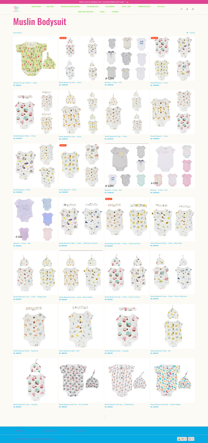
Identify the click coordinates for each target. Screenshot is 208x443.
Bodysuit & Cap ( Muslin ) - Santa (25, 83)
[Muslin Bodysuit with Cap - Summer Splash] (172, 380)
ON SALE (102, 12)
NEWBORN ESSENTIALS (144, 6)
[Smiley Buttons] (16, 9)
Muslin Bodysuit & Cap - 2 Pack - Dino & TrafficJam (168, 296)
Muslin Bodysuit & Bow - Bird (69, 351)
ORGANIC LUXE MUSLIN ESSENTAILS (70, 6)
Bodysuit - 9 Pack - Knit (113, 82)
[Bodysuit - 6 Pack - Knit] (126, 166)
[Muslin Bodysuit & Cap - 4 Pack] (81, 58)
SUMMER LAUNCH (36, 6)
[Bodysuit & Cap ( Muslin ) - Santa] (35, 58)
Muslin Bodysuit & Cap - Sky (160, 351)
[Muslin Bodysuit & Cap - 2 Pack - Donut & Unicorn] (126, 273)
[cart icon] (193, 9)
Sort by (192, 33)
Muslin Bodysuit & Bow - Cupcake (116, 351)
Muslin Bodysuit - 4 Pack (159, 83)
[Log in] (187, 9)
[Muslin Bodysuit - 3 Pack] (172, 112)
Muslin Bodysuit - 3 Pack (159, 136)
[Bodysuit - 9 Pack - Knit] (126, 58)
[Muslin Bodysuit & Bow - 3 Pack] (35, 112)
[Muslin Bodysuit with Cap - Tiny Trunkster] (81, 380)
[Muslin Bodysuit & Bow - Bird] (81, 326)
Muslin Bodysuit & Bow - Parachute (25, 351)
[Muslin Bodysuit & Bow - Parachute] (35, 326)
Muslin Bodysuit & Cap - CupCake (25, 404)
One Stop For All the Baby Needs (41, 439)
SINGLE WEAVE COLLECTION (85, 12)
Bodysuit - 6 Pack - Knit (113, 190)
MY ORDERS (115, 12)
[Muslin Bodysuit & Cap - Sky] (172, 326)
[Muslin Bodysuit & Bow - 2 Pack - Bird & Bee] (172, 219)
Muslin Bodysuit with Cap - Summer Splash (165, 404)
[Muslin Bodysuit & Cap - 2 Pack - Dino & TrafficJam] (172, 272)
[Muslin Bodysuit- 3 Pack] (35, 166)
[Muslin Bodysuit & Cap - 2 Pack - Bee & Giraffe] (81, 273)
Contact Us (80, 431)
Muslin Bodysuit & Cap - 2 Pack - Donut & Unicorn (122, 297)
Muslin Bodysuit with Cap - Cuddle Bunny (119, 404)
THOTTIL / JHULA (126, 6)
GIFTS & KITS (161, 6)
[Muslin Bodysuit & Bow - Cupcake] (126, 326)
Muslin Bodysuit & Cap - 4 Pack (70, 82)
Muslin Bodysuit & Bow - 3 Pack (24, 136)
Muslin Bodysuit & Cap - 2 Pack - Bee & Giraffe (75, 297)
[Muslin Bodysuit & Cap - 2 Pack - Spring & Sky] (35, 273)
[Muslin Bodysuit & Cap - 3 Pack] (81, 112)
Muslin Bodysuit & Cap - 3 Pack (70, 137)
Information (19, 431)
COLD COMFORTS (110, 6)
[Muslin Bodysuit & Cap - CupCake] (35, 380)
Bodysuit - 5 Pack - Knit (21, 243)
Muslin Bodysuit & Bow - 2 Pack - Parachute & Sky (122, 243)
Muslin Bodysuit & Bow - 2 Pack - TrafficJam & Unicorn (78, 243)
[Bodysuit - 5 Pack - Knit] (35, 219)
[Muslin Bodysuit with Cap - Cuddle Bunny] (126, 380)
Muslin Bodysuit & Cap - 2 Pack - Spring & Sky (29, 297)
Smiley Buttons (24, 439)
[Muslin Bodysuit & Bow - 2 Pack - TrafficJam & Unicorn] (81, 219)
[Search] (182, 9)
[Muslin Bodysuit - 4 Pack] (172, 58)
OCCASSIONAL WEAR (92, 6)
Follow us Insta (51, 431)
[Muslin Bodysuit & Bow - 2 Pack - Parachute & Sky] (126, 219)
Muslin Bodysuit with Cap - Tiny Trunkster (73, 404)
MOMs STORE (50, 6)
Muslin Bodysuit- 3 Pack (21, 190)
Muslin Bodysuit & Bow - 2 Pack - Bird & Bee (166, 243)
